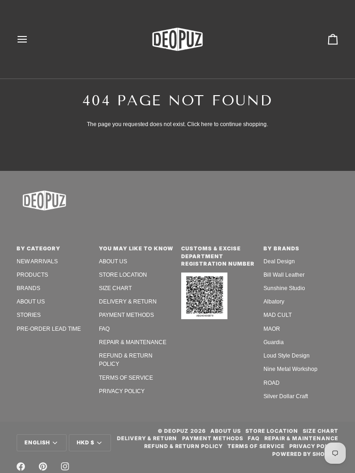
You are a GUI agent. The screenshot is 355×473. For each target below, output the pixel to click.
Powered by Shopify (305, 454)
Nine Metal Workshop (290, 369)
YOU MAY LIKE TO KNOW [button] (136, 248)
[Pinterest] (43, 466)
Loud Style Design (286, 355)
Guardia (273, 342)
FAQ (104, 329)
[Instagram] (65, 466)
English (37, 442)
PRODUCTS (32, 275)
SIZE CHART (115, 288)
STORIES (29, 315)
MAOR (271, 329)
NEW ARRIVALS (37, 261)
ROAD (271, 383)
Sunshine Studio (284, 288)
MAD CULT (277, 315)
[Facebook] (21, 466)
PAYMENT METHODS (126, 315)
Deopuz (176, 431)
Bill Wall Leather (284, 275)
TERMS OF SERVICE (126, 378)
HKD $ (85, 442)
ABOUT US (31, 301)
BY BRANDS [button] (281, 248)
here (207, 124)
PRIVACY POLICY (122, 391)
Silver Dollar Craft (285, 396)
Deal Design (279, 261)
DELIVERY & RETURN (128, 301)
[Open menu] (30, 39)
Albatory (273, 301)
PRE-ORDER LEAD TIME (49, 329)
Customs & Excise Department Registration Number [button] (218, 256)
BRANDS (28, 288)
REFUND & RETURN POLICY (183, 446)
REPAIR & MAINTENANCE (132, 342)
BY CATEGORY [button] (39, 248)
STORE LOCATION (123, 275)
